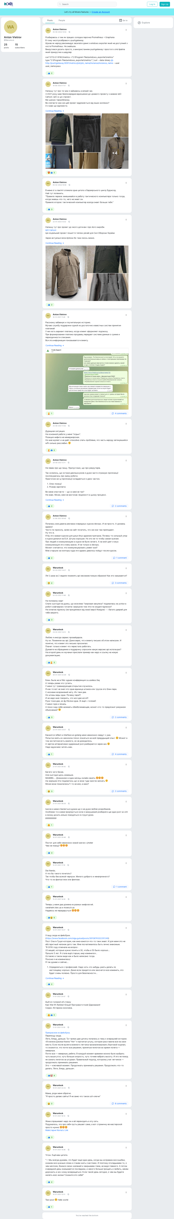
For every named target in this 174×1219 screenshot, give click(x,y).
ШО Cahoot (50, 230)
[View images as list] (126, 116)
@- (112, 60)
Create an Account (101, 12)
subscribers (19, 46)
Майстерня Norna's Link (56, 1130)
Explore (146, 22)
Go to (125, 20)
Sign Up (164, 4)
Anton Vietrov (60, 29)
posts (6, 46)
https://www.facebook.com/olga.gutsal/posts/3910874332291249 (77, 938)
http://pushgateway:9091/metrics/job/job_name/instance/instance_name (79, 63)
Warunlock (58, 568)
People (62, 20)
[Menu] (126, 29)
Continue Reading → (55, 111)
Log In (152, 4)
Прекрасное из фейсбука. (57, 1032)
